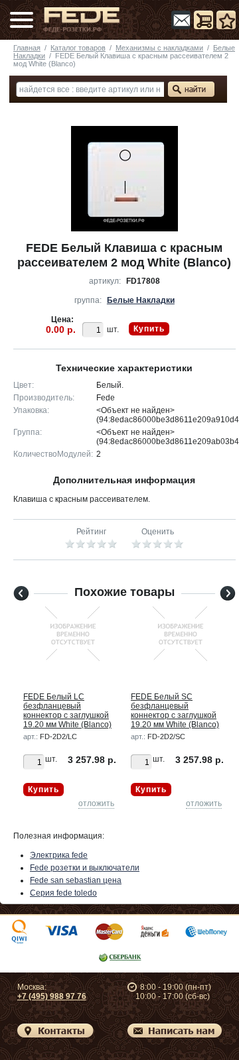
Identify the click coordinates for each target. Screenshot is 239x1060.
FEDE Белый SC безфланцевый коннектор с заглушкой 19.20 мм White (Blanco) (175, 710)
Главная (26, 48)
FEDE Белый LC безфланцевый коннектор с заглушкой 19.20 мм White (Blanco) (67, 710)
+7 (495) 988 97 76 (51, 996)
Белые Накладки (141, 300)
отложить (96, 803)
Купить (149, 328)
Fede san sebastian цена (75, 880)
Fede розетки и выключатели (84, 867)
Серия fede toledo (63, 893)
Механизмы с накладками (159, 48)
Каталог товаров (78, 48)
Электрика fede (59, 855)
